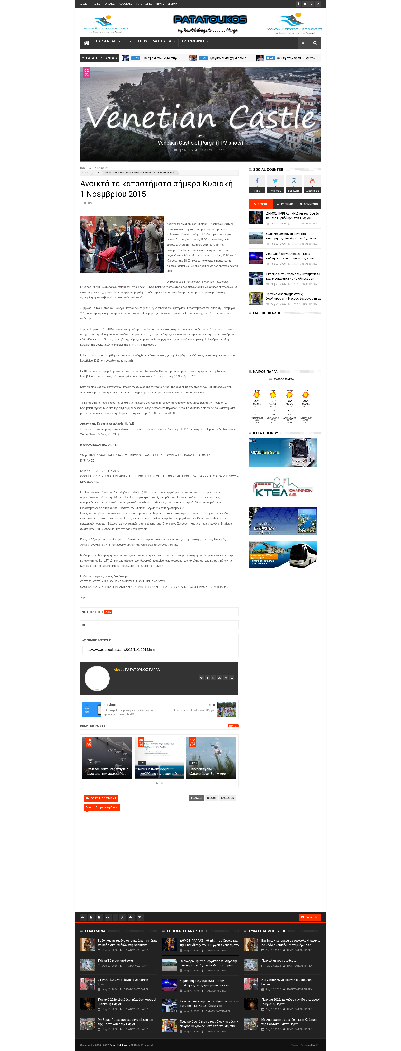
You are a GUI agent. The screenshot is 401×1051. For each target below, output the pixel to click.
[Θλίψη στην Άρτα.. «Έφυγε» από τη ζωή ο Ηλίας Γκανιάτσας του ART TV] (260, 58)
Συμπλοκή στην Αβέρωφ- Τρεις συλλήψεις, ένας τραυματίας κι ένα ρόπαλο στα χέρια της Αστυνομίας (290, 258)
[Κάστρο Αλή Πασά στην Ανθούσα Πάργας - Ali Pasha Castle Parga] (200, 114)
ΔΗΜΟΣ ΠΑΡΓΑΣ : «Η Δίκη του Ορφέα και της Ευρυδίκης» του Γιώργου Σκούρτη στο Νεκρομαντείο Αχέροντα (292, 218)
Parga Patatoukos (119, 1045)
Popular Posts (286, 206)
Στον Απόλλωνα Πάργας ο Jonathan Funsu (123, 982)
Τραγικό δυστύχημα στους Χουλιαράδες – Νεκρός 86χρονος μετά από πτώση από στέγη (293, 298)
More (232, 726)
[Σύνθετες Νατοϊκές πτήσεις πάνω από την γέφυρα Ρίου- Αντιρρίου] (159, 758)
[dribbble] (225, 677)
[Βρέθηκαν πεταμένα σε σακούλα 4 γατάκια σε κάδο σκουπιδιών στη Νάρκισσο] (87, 944)
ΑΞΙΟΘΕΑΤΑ (125, 4)
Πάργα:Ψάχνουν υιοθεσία (115, 960)
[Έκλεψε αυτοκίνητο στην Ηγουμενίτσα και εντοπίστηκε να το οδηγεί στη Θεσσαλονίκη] (125, 58)
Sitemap (172, 4)
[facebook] (207, 677)
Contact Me (312, 917)
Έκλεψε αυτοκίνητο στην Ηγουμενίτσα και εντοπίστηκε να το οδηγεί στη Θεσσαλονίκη (293, 278)
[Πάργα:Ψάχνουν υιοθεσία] (87, 965)
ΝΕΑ (97, 173)
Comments (311, 204)
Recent (262, 204)
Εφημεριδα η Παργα (154, 41)
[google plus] (213, 677)
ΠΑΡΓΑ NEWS (106, 41)
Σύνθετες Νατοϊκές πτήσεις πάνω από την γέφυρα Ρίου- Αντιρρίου (159, 773)
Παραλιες (109, 4)
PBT (318, 1045)
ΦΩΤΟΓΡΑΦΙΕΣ (144, 4)
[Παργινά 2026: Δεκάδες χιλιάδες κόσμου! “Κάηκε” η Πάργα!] (87, 1004)
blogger (196, 798)
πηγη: (83, 597)
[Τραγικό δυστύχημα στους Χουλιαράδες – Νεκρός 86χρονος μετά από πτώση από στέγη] (193, 58)
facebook (227, 798)
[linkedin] (231, 677)
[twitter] (201, 677)
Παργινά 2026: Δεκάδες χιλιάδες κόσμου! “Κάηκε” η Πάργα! (127, 1002)
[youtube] (219, 677)
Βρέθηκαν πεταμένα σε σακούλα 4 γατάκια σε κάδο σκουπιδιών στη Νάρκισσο (127, 943)
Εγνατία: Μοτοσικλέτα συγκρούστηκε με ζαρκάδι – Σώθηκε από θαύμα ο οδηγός (107, 773)
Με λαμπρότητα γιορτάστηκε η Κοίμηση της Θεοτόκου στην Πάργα (125, 1022)
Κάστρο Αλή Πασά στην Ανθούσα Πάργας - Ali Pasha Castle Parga (200, 143)
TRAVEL (160, 4)
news (136, 58)
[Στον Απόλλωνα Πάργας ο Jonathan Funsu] (87, 984)
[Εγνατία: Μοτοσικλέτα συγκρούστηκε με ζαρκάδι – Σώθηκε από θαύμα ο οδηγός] (107, 758)
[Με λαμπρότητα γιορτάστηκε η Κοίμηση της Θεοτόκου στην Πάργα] (87, 1024)
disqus (211, 798)
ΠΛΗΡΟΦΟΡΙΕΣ (193, 41)
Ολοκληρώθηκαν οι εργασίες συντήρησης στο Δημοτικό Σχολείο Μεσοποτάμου (291, 238)
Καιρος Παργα (284, 379)
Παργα (96, 4)
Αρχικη (84, 4)
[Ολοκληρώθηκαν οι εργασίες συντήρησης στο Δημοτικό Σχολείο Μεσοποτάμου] (256, 238)
